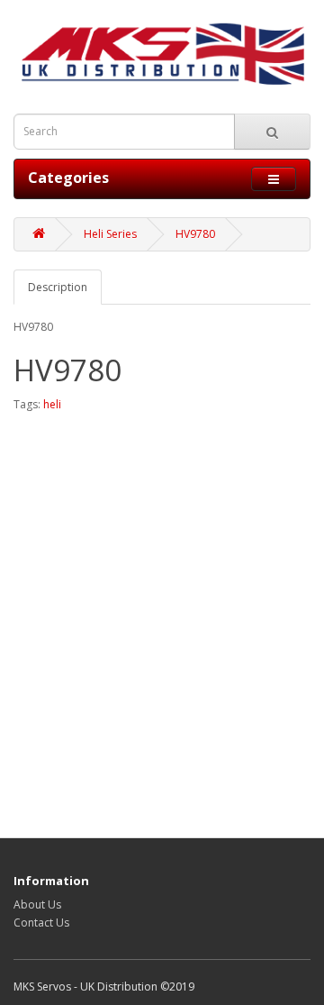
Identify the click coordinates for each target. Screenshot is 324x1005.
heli (52, 404)
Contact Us (41, 922)
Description (57, 287)
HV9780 (195, 234)
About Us (37, 904)
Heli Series (110, 234)
